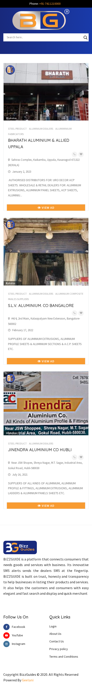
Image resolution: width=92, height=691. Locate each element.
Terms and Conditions (63, 657)
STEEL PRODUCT (17, 128)
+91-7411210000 (50, 4)
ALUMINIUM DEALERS (41, 128)
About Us (55, 634)
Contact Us (56, 641)
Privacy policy (58, 649)
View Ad (47, 208)
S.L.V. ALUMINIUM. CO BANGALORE (41, 305)
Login (52, 626)
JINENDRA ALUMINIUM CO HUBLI (40, 449)
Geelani (27, 680)
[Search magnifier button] (85, 37)
